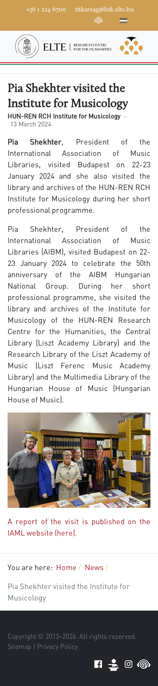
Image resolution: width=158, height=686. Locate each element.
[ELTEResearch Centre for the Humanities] (79, 46)
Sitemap (20, 646)
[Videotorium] (48, 19)
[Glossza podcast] (98, 22)
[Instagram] (73, 19)
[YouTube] (60, 19)
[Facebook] (35, 19)
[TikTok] (86, 19)
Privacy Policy (57, 646)
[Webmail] (111, 19)
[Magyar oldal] (123, 22)
